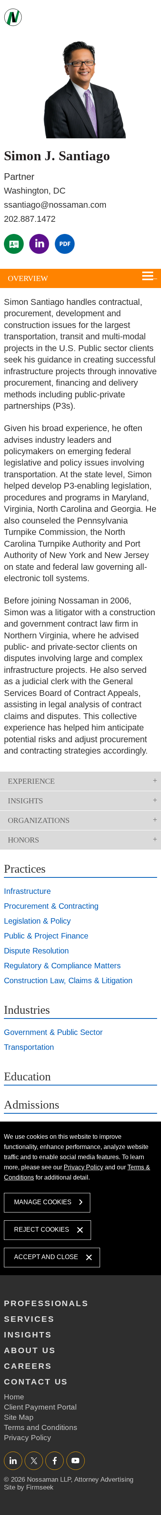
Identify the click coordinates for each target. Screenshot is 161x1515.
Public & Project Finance (46, 935)
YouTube (75, 1460)
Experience (31, 781)
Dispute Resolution (36, 950)
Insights (25, 800)
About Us (30, 1350)
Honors (23, 839)
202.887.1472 (29, 219)
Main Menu (151, 18)
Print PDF (65, 244)
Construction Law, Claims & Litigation (68, 980)
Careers (28, 1365)
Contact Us (36, 1381)
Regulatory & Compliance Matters (62, 965)
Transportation (29, 1047)
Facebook (54, 1460)
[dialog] (80, 1198)
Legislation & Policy (37, 921)
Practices (25, 868)
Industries (27, 1009)
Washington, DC (35, 191)
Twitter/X (34, 1460)
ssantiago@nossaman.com (55, 205)
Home (14, 1397)
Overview (28, 278)
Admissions (31, 1104)
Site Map (19, 1417)
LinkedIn (39, 244)
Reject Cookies (41, 1229)
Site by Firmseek (29, 1487)
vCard (14, 244)
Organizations (39, 820)
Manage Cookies (43, 1202)
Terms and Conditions (40, 1427)
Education (27, 1076)
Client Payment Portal (40, 1407)
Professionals (46, 1303)
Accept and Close (46, 1257)
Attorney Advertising (103, 1479)
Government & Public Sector (53, 1032)
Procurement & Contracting (51, 906)
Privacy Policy (83, 1167)
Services (29, 1318)
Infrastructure (27, 891)
